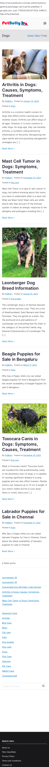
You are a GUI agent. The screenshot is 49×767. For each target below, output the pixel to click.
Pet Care (6, 666)
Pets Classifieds (9, 752)
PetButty (8, 101)
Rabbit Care (8, 671)
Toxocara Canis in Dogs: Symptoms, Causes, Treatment (21, 444)
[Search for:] (24, 686)
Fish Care (6, 656)
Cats (4, 637)
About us (6, 747)
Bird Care (6, 623)
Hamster (6, 661)
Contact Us (7, 765)
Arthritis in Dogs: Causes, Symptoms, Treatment (22, 90)
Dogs (13, 106)
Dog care (15, 182)
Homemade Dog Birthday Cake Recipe (21, 587)
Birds (4, 627)
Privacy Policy (8, 756)
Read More (7, 148)
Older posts (10, 563)
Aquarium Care (9, 613)
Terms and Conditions (11, 761)
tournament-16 (9, 577)
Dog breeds (16, 299)
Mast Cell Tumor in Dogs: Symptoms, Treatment (21, 167)
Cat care (6, 632)
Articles (6, 618)
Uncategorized (9, 676)
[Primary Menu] (45, 23)
